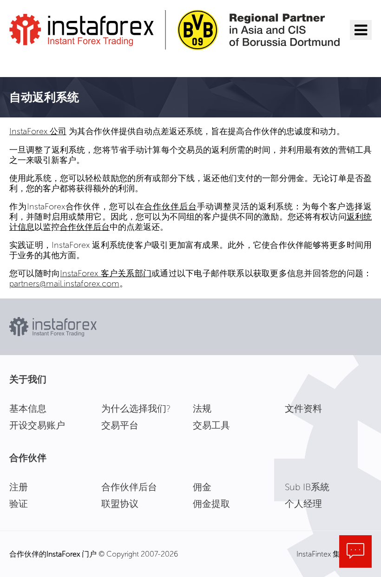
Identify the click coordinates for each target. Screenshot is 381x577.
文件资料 (303, 408)
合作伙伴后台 (170, 206)
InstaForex (63, 554)
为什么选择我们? (136, 408)
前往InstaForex (54, 62)
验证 (18, 503)
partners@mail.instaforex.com (64, 284)
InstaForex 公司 (37, 131)
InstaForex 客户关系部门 (105, 273)
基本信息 (27, 408)
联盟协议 (119, 503)
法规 (202, 408)
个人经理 (303, 503)
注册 (18, 487)
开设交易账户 (37, 425)
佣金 (202, 487)
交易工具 (211, 425)
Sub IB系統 (307, 487)
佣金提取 (211, 503)
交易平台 (119, 425)
